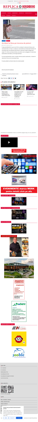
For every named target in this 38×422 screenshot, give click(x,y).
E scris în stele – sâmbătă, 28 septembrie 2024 (31, 93)
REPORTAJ (3, 15)
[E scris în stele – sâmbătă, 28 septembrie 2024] (31, 85)
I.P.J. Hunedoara (3, 369)
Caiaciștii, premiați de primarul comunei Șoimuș (10, 74)
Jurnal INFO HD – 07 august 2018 (29, 73)
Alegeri (6, 417)
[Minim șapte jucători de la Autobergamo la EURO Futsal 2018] (6, 85)
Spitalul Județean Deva (4, 371)
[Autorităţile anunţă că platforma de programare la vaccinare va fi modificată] (19, 85)
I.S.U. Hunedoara (3, 367)
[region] (13, 413)
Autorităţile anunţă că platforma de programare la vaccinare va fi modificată (18, 94)
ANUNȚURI (14, 15)
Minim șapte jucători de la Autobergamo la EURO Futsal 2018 (6, 93)
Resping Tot (12, 417)
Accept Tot (19, 417)
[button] (32, 13)
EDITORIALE (8, 15)
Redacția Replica (10, 45)
